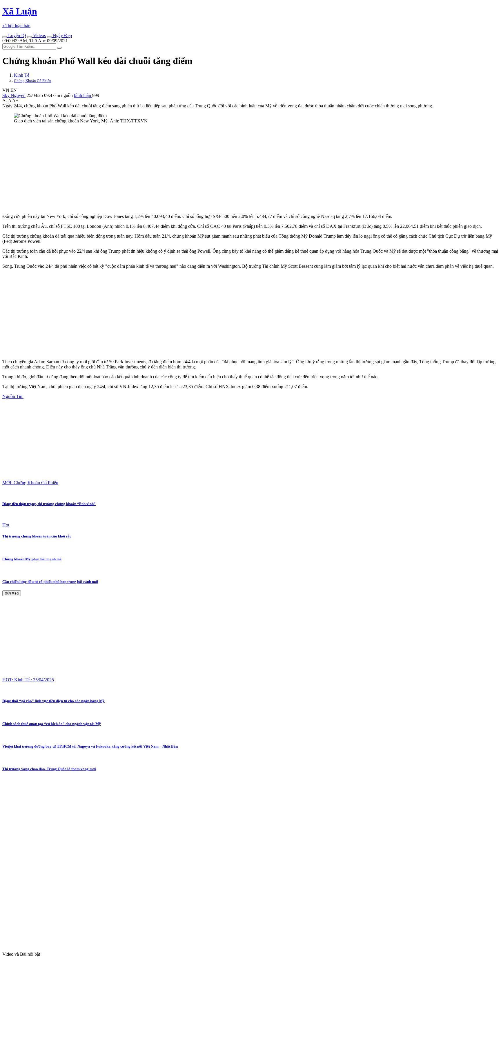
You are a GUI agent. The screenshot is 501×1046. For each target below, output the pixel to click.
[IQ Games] (4, 37)
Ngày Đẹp (62, 35)
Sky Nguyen (14, 95)
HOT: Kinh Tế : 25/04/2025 (28, 679)
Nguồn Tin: (12, 396)
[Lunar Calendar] (49, 37)
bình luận (83, 95)
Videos (39, 35)
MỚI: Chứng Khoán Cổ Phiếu (30, 482)
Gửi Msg (12, 593)
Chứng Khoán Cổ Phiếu (32, 80)
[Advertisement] (176, 168)
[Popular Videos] (29, 37)
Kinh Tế (21, 75)
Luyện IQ (16, 35)
